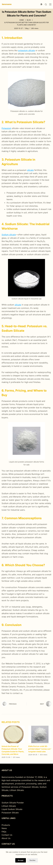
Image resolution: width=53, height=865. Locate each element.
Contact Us (7, 835)
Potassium (6, 128)
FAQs (4, 831)
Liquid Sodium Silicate (12, 809)
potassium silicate (26, 50)
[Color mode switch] (41, 4)
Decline (32, 860)
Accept (20, 860)
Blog (26, 28)
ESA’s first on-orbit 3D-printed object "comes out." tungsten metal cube (39, 749)
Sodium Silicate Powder (13, 802)
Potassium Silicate (10, 812)
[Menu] (50, 4)
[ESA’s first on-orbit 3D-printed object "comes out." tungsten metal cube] (39, 734)
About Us (6, 838)
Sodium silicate (9, 234)
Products (6, 825)
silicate (30, 170)
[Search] (46, 4)
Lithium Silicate (9, 806)
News (4, 828)
